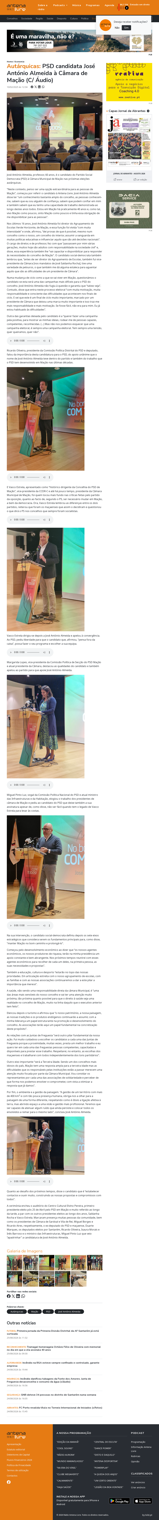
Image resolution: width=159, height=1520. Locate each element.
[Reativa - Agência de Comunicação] (129, 81)
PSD (48, 1311)
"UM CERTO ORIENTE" (105, 1480)
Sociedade (26, 18)
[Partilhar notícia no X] (36, 87)
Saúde (50, 18)
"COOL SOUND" (65, 1448)
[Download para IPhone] (143, 1501)
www (119, 179)
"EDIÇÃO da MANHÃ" (68, 1441)
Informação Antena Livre (141, 1449)
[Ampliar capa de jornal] (129, 142)
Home (10, 61)
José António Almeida (69, 1311)
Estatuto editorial (16, 1449)
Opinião (135, 1461)
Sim (126, 27)
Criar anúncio (138, 1487)
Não (117, 27)
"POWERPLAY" (101, 1467)
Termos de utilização (18, 1470)
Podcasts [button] (59, 5)
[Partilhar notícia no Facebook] (32, 87)
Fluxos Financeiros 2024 (19, 1459)
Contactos (12, 1475)
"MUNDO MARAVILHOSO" (70, 1461)
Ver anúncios (138, 1482)
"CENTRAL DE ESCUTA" (105, 1441)
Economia (19, 61)
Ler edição (141, 179)
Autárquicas (17, 1311)
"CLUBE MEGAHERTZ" (68, 1474)
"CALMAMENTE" (65, 1480)
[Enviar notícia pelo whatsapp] (43, 87)
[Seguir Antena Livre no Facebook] (9, 1482)
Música (76, 5)
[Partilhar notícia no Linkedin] (39, 87)
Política (84, 18)
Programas (93, 5)
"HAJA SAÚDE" (64, 1487)
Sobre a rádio (42, 7)
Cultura (73, 18)
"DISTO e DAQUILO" (104, 1454)
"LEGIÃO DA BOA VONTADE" (108, 1487)
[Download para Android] (119, 1501)
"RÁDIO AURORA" (66, 1454)
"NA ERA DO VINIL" (67, 1467)
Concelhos (12, 18)
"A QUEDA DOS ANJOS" (106, 1474)
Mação (34, 1311)
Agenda (109, 5)
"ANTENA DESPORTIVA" (106, 1461)
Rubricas (135, 1456)
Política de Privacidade (19, 1465)
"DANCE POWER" (102, 1448)
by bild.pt (147, 1514)
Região (39, 18)
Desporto (61, 18)
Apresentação (14, 1444)
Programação (138, 1441)
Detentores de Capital (18, 1454)
